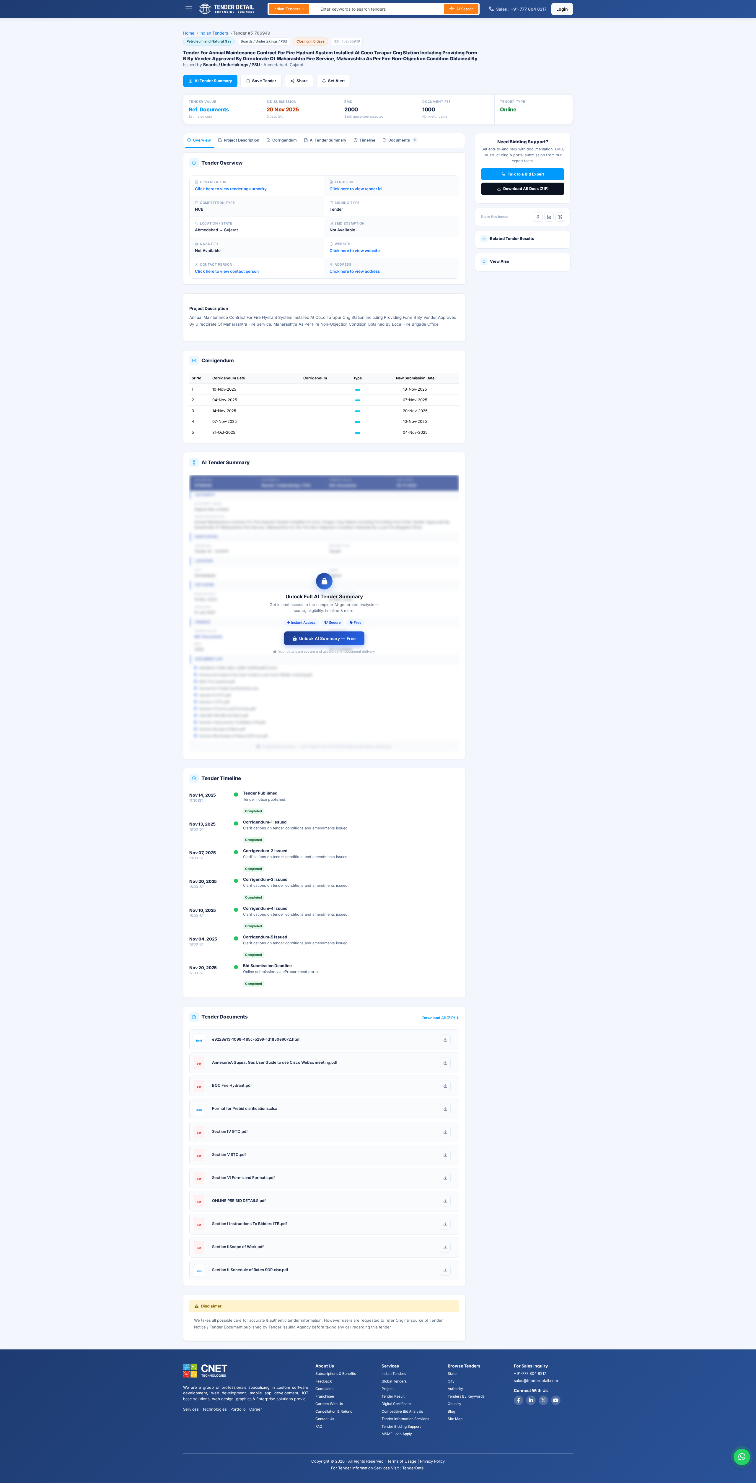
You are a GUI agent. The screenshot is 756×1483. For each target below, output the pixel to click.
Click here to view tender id (356, 188)
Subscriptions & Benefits (335, 1373)
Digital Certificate (396, 1403)
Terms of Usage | (403, 1461)
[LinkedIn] (549, 217)
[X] (560, 217)
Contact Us (324, 1419)
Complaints (324, 1388)
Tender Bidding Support (401, 1426)
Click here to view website (355, 250)
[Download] (445, 1039)
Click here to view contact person (227, 271)
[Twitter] (543, 1400)
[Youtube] (556, 1400)
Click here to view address (355, 271)
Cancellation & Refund (333, 1411)
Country (454, 1403)
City (451, 1381)
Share (302, 80)
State (452, 1373)
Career (255, 1409)
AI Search (464, 9)
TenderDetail (413, 1468)
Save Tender (264, 80)
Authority (455, 1388)
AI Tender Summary (213, 80)
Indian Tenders (287, 9)
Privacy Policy (432, 1461)
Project (388, 1388)
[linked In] (531, 1400)
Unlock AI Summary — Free (327, 638)
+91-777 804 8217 (530, 1373)
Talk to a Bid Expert (526, 174)
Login (562, 9)
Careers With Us (329, 1403)
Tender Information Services (405, 1419)
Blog (451, 1411)
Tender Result (393, 1396)
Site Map (455, 1419)
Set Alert (336, 80)
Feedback (323, 1381)
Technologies (214, 1409)
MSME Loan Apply (397, 1434)
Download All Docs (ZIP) (526, 188)
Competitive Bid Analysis (402, 1411)
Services (191, 1409)
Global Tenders (394, 1381)
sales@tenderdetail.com (536, 1380)
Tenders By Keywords (466, 1396)
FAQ (318, 1426)
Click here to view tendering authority (231, 188)
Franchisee (324, 1396)
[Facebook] (537, 217)
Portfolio (238, 1409)
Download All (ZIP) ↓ (440, 1018)
